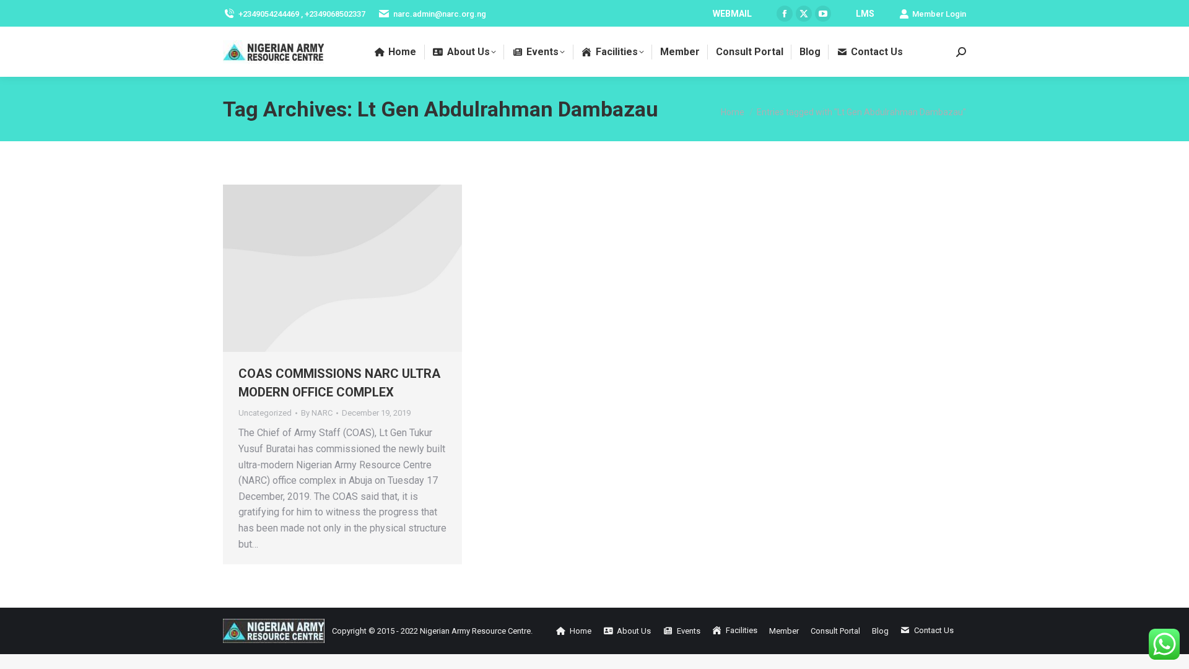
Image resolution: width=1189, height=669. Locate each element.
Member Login (939, 14)
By (317, 413)
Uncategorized (265, 413)
